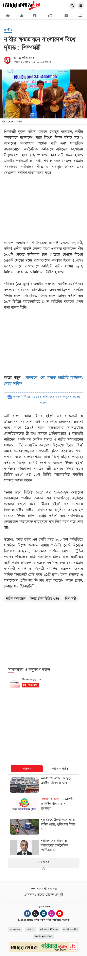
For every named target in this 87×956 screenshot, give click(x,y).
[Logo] (21, 5)
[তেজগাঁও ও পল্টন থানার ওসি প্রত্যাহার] (43, 805)
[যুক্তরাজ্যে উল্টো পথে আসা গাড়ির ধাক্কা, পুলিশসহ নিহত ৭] (43, 826)
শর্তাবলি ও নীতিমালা (49, 929)
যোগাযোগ (30, 929)
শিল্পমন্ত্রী (70, 598)
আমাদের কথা (15, 929)
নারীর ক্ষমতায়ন (15, 598)
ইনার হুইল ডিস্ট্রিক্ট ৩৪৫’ (45, 598)
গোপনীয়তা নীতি (70, 929)
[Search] (72, 5)
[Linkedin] (43, 913)
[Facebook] (27, 913)
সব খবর (43, 862)
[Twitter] (35, 913)
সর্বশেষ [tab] (26, 768)
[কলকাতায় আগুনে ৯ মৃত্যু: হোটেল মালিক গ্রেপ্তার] (43, 785)
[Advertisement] (43, 632)
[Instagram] (51, 913)
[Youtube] (59, 913)
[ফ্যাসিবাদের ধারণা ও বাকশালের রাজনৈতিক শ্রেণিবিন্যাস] (43, 847)
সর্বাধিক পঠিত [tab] (60, 768)
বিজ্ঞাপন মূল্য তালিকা (43, 936)
